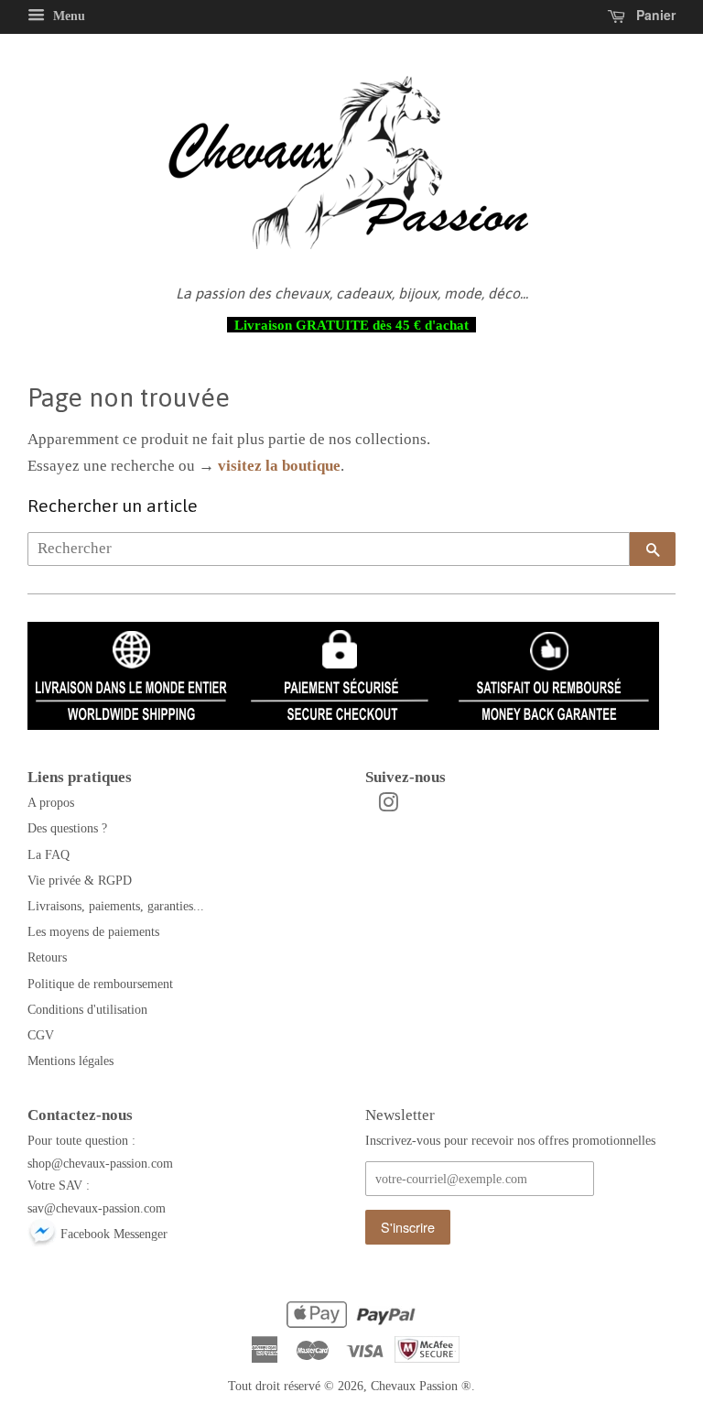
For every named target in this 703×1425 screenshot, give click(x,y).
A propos (50, 802)
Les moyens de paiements (93, 931)
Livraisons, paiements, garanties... (115, 905)
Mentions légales (70, 1060)
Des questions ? (67, 828)
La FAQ (48, 854)
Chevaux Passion (414, 1385)
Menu (67, 16)
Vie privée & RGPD (79, 880)
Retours (47, 957)
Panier (654, 14)
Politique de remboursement (100, 983)
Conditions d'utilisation (87, 1009)
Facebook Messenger (112, 1233)
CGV (40, 1035)
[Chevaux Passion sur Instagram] (388, 806)
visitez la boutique (279, 465)
